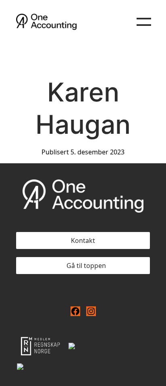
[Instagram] (91, 311)
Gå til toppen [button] (86, 265)
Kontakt (83, 240)
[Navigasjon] (144, 22)
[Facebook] (75, 311)
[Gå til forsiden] (70, 22)
